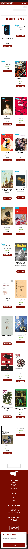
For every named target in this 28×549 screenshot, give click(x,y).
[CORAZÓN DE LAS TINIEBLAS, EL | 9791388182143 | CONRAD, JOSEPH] (21, 362)
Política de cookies (14, 510)
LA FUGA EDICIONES (7, 248)
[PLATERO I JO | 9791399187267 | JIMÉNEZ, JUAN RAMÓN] (7, 289)
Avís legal (14, 509)
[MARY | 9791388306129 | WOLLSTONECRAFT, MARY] (7, 106)
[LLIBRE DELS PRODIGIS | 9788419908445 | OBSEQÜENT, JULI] (21, 179)
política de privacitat (17, 541)
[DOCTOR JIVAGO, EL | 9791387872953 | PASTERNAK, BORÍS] (7, 61)
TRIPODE (7, 300)
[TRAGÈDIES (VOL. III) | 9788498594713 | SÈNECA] (21, 289)
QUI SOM (14, 496)
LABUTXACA (7, 373)
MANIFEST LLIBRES (7, 64)
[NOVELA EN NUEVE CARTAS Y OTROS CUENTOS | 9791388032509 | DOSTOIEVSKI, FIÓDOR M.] (7, 179)
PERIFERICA (21, 227)
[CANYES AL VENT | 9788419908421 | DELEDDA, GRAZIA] (21, 142)
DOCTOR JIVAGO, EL (7, 63)
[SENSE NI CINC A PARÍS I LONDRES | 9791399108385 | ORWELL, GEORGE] (21, 24)
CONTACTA (14, 498)
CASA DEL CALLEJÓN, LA (20, 226)
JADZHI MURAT (7, 226)
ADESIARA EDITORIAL (20, 153)
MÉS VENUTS (14, 488)
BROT (21, 29)
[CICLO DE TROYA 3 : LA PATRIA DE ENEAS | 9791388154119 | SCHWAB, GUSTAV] (21, 398)
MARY (7, 116)
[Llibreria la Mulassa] (6, 3)
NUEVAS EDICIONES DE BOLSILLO (20, 265)
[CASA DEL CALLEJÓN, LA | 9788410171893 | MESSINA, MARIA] (21, 216)
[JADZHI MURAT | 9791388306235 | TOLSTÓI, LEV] (7, 216)
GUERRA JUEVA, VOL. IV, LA (7, 335)
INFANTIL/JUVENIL (14, 487)
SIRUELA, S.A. (21, 118)
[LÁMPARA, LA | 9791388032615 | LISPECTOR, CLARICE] (7, 142)
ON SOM (14, 497)
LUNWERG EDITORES (20, 335)
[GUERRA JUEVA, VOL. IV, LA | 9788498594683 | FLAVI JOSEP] (7, 325)
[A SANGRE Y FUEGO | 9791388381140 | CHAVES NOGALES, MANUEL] (21, 69)
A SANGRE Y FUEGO (20, 78)
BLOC (14, 500)
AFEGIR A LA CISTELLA (7, 46)
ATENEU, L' (7, 445)
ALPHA (21, 300)
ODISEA (20, 445)
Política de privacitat (14, 512)
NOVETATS (14, 485)
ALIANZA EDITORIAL (20, 446)
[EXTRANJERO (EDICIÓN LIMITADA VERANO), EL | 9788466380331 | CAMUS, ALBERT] (21, 252)
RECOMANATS (14, 484)
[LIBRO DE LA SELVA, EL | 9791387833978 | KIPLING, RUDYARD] (7, 398)
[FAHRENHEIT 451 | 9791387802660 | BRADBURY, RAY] (7, 362)
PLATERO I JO (7, 298)
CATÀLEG (14, 482)
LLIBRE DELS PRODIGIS (20, 189)
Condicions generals (14, 507)
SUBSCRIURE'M (14, 545)
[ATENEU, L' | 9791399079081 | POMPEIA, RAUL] (7, 435)
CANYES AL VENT (20, 152)
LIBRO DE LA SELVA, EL (7, 408)
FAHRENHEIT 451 (7, 372)
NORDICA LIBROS (7, 118)
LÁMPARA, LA (7, 152)
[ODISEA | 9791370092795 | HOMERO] (21, 435)
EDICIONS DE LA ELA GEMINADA (7, 446)
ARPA (21, 374)
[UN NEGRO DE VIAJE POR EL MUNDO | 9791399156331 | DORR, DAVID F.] (7, 244)
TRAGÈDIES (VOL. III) (21, 299)
